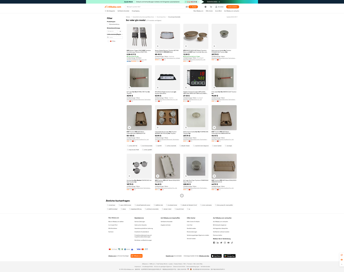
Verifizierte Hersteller (167, 221)
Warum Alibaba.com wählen (116, 221)
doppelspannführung (136, 209)
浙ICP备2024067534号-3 (218, 269)
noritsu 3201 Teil (133, 145)
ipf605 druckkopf (113, 209)
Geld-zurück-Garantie (141, 225)
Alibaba (128, 17)
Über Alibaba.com (113, 218)
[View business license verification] (188, 269)
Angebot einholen (166, 225)
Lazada (170, 264)
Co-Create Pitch (113, 225)
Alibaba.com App (204, 256)
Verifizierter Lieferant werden (221, 232)
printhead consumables (153, 209)
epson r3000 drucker (125, 205)
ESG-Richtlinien (112, 228)
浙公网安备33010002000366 (201, 269)
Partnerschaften (217, 235)
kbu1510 (160, 145)
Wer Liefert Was (198, 264)
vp (189, 209)
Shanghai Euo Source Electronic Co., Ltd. (166, 99)
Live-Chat (189, 225)
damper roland (167, 209)
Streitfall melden (191, 228)
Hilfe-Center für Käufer (193, 221)
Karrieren (111, 232)
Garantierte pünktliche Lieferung (144, 228)
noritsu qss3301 (148, 149)
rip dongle (229, 145)
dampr (124, 209)
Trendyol (189, 264)
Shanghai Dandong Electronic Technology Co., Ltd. (224, 58)
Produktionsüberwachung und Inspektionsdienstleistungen (143, 236)
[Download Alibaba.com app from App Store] (216, 256)
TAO (184, 264)
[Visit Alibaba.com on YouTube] (228, 243)
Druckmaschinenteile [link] (174, 17)
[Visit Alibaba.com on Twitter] (221, 243)
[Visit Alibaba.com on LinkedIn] (218, 243)
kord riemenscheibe (147, 145)
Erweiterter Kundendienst (142, 232)
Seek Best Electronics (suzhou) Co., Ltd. (194, 59)
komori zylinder (218, 145)
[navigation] (115, 106)
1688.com (152, 264)
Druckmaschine (161, 17)
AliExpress (145, 264)
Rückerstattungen (192, 232)
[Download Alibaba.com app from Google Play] (230, 256)
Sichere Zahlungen (140, 221)
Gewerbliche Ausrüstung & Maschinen (143, 17)
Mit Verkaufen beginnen (219, 225)
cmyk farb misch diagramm (202, 145)
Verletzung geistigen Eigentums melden (198, 235)
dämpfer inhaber (185, 145)
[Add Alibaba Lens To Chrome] (137, 256)
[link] (341, 255)
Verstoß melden (191, 238)
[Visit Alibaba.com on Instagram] (225, 243)
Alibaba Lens (112, 256)
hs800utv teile (159, 205)
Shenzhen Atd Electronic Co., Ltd (192, 99)
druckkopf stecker (172, 205)
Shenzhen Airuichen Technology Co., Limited (167, 58)
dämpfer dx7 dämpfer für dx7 (189, 205)
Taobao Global (178, 264)
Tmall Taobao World (161, 264)
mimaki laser (112, 205)
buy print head (180, 209)
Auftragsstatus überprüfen (220, 228)
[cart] (211, 7)
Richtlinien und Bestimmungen (143, 240)
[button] (187, 7)
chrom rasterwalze (207, 205)
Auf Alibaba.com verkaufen (220, 221)
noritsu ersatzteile (171, 145)
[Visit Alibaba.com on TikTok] (232, 243)
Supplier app (170, 256)
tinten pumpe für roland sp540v (225, 205)
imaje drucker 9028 (134, 149)
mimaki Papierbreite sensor (143, 205)
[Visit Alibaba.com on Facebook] (214, 243)
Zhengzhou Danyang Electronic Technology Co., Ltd (139, 99)
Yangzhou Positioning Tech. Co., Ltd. (137, 59)
